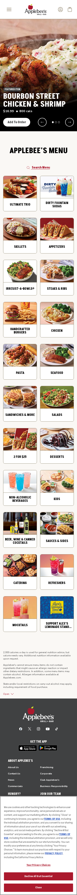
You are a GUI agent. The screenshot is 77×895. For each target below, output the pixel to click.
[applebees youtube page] (48, 728)
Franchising (46, 767)
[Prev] (42, 122)
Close (38, 887)
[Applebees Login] (60, 9)
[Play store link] (47, 748)
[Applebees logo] (36, 9)
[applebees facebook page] (20, 728)
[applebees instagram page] (38, 728)
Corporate (46, 773)
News (11, 779)
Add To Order (17, 122)
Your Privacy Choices (38, 865)
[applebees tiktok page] (56, 728)
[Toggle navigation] (9, 9)
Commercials (15, 786)
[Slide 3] (59, 122)
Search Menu (41, 167)
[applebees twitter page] (29, 728)
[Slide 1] (53, 122)
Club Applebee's (49, 779)
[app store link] (27, 748)
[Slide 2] (56, 122)
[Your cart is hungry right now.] (70, 9)
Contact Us (14, 773)
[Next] (69, 122)
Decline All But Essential (38, 876)
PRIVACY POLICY (54, 853)
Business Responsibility (54, 786)
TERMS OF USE (52, 819)
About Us (13, 767)
